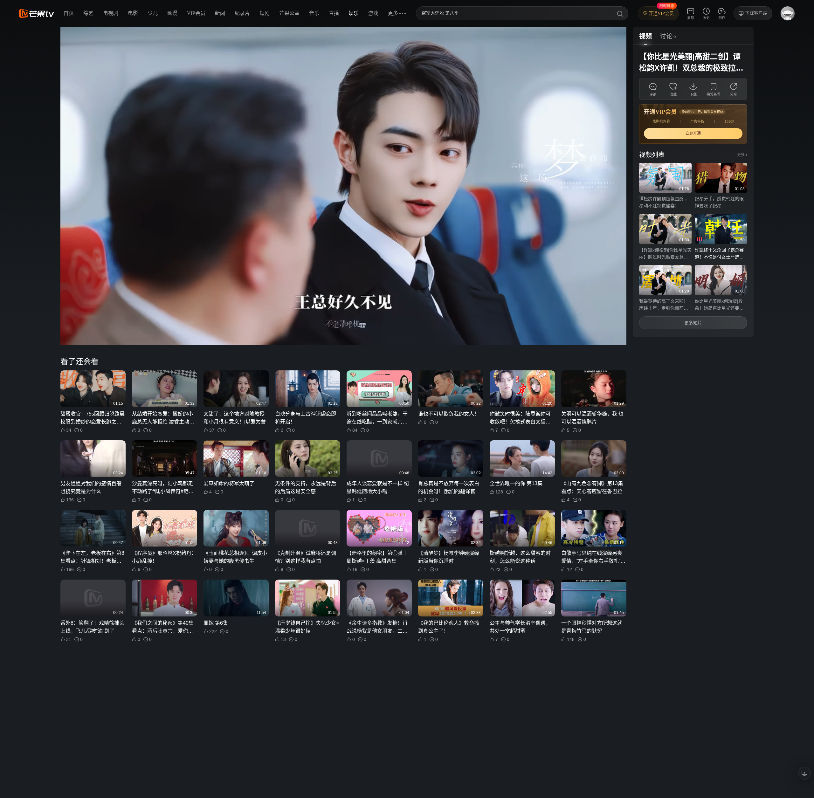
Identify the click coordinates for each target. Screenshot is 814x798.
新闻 (220, 13)
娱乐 (353, 13)
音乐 (314, 13)
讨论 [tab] (666, 36)
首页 (69, 13)
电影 (133, 13)
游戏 (373, 13)
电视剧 (110, 13)
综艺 (88, 13)
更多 (742, 155)
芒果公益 (289, 13)
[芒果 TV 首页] (36, 13)
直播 (334, 13)
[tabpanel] (693, 191)
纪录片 (242, 13)
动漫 (172, 13)
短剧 (264, 13)
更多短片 (693, 322)
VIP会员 (196, 13)
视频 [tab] (645, 36)
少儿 (153, 13)
